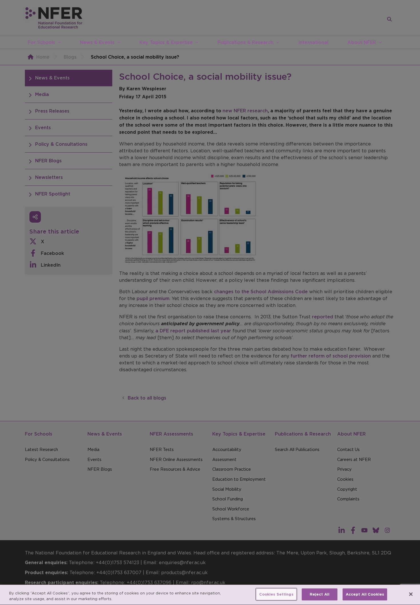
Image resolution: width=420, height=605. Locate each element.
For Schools (41, 42)
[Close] (411, 594)
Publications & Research (245, 42)
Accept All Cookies (365, 594)
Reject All (319, 594)
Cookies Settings (276, 594)
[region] (210, 595)
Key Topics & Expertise (166, 42)
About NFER (361, 42)
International (313, 42)
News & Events (97, 42)
